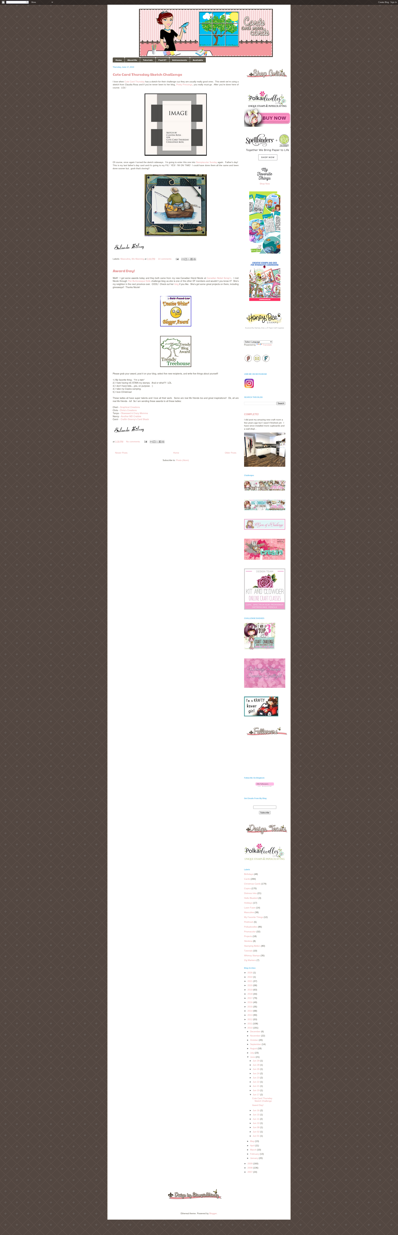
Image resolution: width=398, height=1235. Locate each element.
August (254, 1048)
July (252, 1053)
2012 (250, 1019)
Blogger (213, 1213)
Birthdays (248, 874)
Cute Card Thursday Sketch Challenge (147, 74)
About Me (132, 60)
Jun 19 (256, 1090)
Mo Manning (138, 259)
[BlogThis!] (185, 259)
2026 (250, 972)
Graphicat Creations (130, 407)
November (255, 1035)
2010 (250, 1027)
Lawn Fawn (249, 907)
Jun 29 (256, 1060)
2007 (250, 1172)
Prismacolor (250, 931)
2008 (250, 1167)
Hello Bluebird (251, 898)
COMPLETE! (251, 414)
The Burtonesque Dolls (139, 280)
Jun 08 (256, 1127)
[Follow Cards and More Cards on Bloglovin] (264, 786)
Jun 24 (256, 1073)
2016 (250, 1002)
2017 (250, 998)
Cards (247, 879)
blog (176, 284)
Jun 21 (256, 1086)
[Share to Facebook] (191, 259)
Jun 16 (256, 1110)
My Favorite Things (253, 917)
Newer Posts (121, 452)
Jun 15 (256, 1114)
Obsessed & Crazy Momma (134, 413)
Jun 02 (256, 1131)
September (256, 1044)
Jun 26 (256, 1069)
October (254, 1040)
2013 (250, 1015)
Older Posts (230, 452)
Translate (267, 345)
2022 (250, 977)
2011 (250, 1023)
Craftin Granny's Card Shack (135, 419)
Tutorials (148, 60)
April (252, 1145)
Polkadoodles (250, 927)
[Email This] (182, 259)
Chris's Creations (128, 410)
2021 (250, 981)
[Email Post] (177, 259)
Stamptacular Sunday (206, 162)
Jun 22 (256, 1082)
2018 (250, 994)
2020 (250, 985)
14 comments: (165, 259)
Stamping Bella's (252, 946)
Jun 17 (256, 1094)
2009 (250, 1163)
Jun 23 (256, 1077)
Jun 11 (256, 1119)
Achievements (179, 60)
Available (198, 60)
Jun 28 (256, 1065)
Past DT (162, 60)
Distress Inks (250, 893)
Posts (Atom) (182, 460)
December (255, 1031)
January (254, 1158)
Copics (247, 888)
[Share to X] (188, 259)
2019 (250, 989)
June (253, 1057)
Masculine (125, 259)
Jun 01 (256, 1136)
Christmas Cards (252, 883)
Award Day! (124, 270)
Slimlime (248, 941)
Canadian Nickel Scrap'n (219, 278)
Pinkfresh (248, 922)
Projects (248, 936)
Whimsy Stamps (252, 955)
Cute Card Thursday (135, 81)
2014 (250, 1011)
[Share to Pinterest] (194, 259)
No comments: (133, 441)
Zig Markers (250, 960)
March (253, 1149)
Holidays (248, 903)
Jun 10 (256, 1123)
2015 (250, 1006)
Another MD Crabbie (131, 416)
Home (119, 60)
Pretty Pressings (184, 84)
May (252, 1141)
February (255, 1154)
